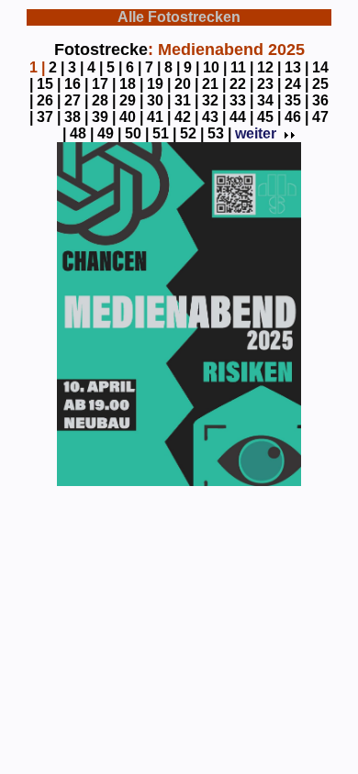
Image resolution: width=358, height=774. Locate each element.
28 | (104, 100)
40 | (131, 117)
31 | (186, 100)
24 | (296, 84)
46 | (296, 117)
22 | (241, 84)
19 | (159, 84)
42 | (186, 117)
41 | (159, 117)
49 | (109, 133)
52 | (192, 133)
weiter (255, 133)
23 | (269, 84)
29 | (131, 100)
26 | (49, 100)
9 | (191, 67)
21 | (214, 84)
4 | (95, 67)
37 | (49, 117)
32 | (214, 100)
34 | (269, 100)
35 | (296, 100)
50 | (137, 133)
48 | (82, 133)
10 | (215, 67)
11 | (241, 67)
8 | (172, 67)
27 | (76, 100)
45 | (269, 117)
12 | (269, 67)
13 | (296, 67)
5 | (114, 67)
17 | (104, 84)
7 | (153, 67)
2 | (56, 67)
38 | (76, 117)
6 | (133, 67)
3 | (76, 67)
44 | (241, 117)
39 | (104, 117)
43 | (214, 117)
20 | (186, 84)
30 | (159, 100)
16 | (76, 84)
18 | (131, 84)
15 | (49, 84)
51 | (164, 133)
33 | (241, 100)
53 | (219, 133)
